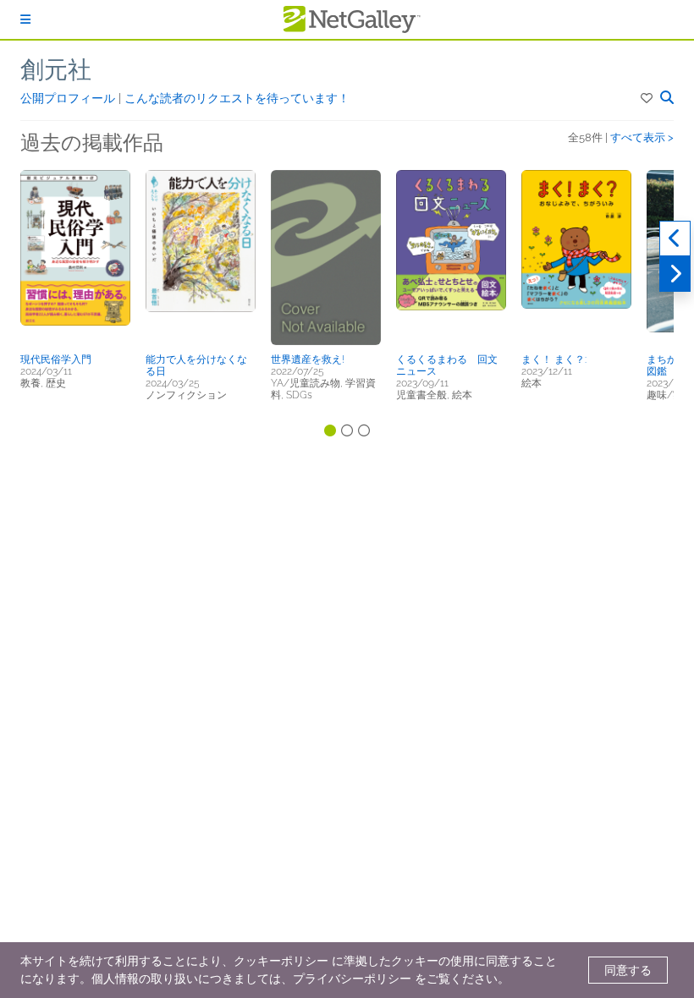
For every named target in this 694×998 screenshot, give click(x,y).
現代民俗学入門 (55, 359)
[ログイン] (25, 19)
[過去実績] (675, 238)
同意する (628, 970)
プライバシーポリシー (352, 978)
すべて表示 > (642, 137)
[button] (648, 98)
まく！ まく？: (554, 359)
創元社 (55, 70)
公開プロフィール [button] (69, 98)
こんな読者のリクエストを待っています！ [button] (237, 98)
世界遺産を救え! (307, 359)
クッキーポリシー (281, 961)
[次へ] (675, 274)
